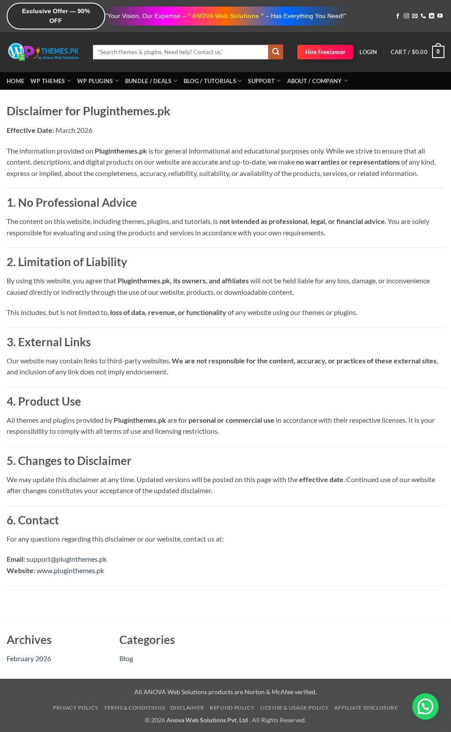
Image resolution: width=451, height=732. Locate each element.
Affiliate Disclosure (366, 707)
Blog (126, 658)
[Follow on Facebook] (397, 16)
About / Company (314, 80)
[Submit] (275, 51)
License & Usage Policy (294, 707)
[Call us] (423, 16)
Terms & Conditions (134, 707)
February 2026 (29, 658)
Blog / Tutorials (210, 80)
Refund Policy (232, 707)
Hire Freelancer (325, 51)
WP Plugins (95, 80)
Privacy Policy (76, 707)
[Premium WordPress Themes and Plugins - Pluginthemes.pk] (43, 52)
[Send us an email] (415, 16)
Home (15, 80)
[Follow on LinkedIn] (431, 16)
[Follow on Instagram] (406, 16)
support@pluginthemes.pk (66, 559)
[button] (368, 52)
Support (261, 80)
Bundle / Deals (148, 80)
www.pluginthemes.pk (70, 570)
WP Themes (47, 80)
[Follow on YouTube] (440, 16)
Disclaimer (187, 707)
